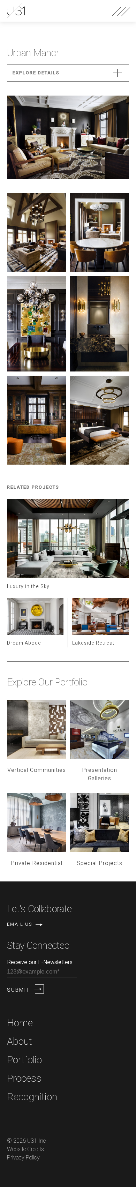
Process (24, 1079)
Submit (18, 990)
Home (20, 1023)
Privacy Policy (23, 1158)
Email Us (19, 924)
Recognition (32, 1097)
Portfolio (24, 1060)
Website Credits (25, 1149)
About (19, 1042)
